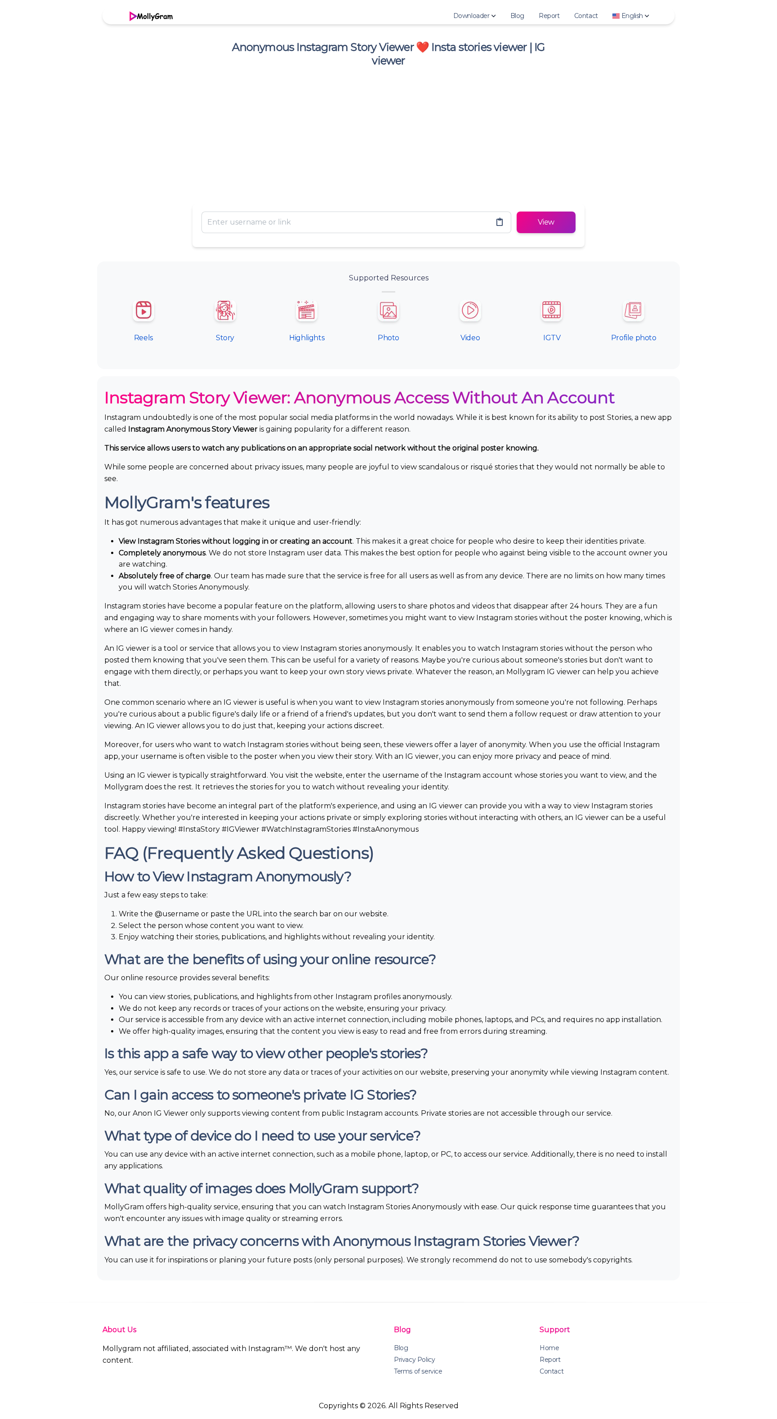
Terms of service (418, 1371)
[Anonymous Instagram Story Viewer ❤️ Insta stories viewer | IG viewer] (150, 16)
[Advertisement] (388, 134)
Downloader (471, 16)
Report (549, 16)
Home (549, 1348)
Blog (517, 16)
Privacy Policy (414, 1360)
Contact (586, 16)
